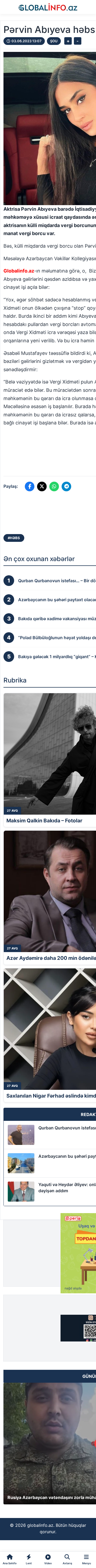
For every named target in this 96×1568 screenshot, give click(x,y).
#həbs (14, 538)
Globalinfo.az (18, 271)
